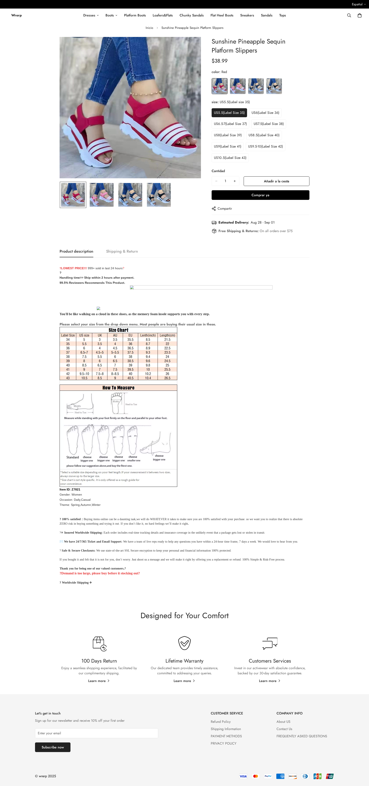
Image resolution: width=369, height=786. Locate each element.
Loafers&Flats (163, 15)
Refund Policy (221, 721)
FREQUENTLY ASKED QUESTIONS (302, 736)
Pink (238, 86)
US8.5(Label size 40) (264, 135)
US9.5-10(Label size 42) (265, 146)
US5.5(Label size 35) (229, 112)
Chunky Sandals (192, 15)
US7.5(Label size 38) (269, 123)
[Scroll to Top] (361, 763)
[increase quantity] (234, 181)
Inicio (149, 27)
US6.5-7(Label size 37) (230, 123)
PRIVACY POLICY (223, 743)
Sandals (266, 15)
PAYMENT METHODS (226, 736)
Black (274, 86)
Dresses (89, 15)
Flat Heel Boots (222, 15)
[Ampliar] (192, 46)
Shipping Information (226, 728)
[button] (360, 15)
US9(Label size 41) (227, 146)
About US (283, 721)
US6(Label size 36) (265, 112)
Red (220, 86)
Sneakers (247, 15)
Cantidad (218, 170)
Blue (256, 86)
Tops (282, 15)
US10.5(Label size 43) (230, 157)
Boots (109, 15)
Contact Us (284, 728)
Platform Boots (135, 15)
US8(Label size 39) (228, 135)
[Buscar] (349, 15)
